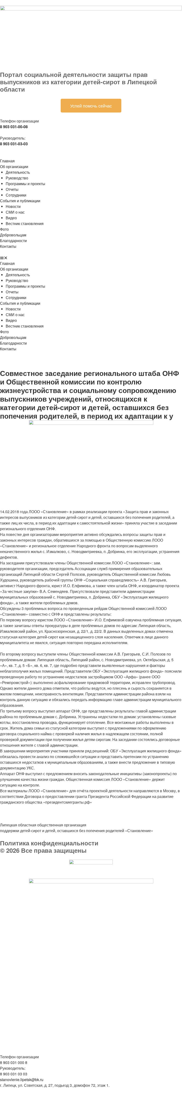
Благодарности (13, 240)
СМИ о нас (15, 212)
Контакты (8, 246)
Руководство (17, 178)
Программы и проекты (25, 183)
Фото (4, 229)
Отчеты (12, 189)
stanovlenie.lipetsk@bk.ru (21, 1079)
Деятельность (18, 172)
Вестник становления (25, 223)
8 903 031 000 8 (13, 1062)
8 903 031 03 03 (13, 1074)
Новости (13, 206)
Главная (7, 161)
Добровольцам (13, 235)
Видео (11, 217)
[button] (91, 258)
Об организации (14, 166)
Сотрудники (16, 195)
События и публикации (20, 200)
